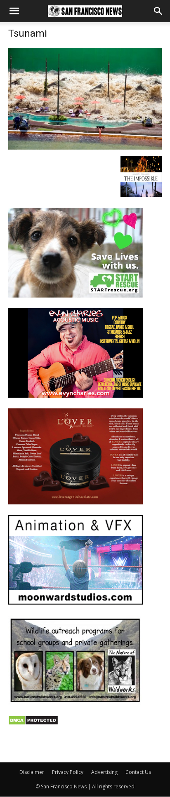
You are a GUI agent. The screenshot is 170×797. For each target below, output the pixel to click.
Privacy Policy (67, 772)
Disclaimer (31, 772)
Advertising (104, 772)
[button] (14, 11)
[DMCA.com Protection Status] (33, 723)
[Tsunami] (85, 147)
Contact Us (138, 772)
